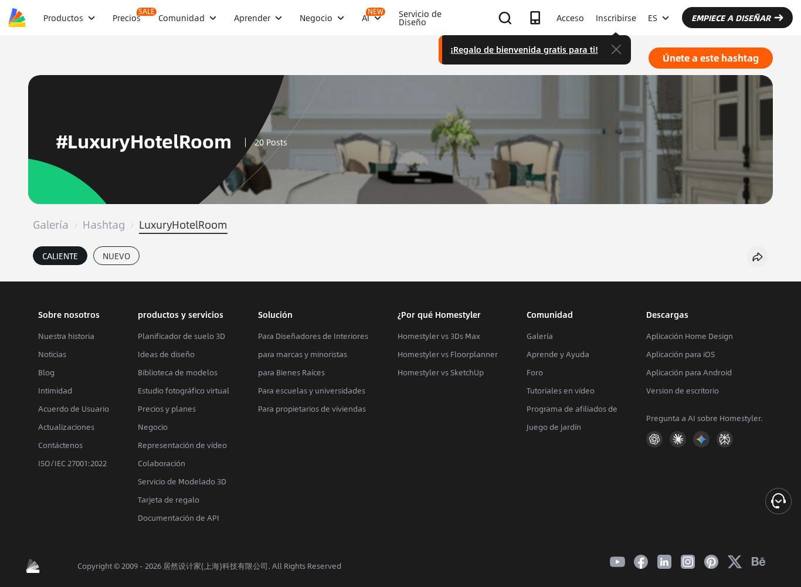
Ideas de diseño (166, 354)
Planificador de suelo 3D (181, 336)
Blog (46, 372)
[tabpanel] (400, 275)
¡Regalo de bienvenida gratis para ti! (524, 49)
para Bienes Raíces (291, 372)
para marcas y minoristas (302, 354)
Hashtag (104, 224)
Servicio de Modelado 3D (182, 481)
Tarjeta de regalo (168, 499)
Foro (535, 372)
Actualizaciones (66, 427)
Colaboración (161, 463)
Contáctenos (60, 445)
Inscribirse (616, 17)
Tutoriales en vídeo (561, 390)
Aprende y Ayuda (558, 354)
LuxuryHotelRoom (183, 224)
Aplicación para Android (689, 372)
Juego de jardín (554, 427)
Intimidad (55, 390)
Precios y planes (167, 409)
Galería (51, 224)
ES (652, 17)
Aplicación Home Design (689, 336)
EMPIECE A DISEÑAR (731, 17)
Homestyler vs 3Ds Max (439, 336)
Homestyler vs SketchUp (441, 372)
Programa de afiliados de (572, 409)
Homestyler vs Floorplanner (448, 354)
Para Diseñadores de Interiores (313, 336)
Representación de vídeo (182, 445)
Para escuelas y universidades (311, 390)
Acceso (570, 17)
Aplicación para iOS (680, 354)
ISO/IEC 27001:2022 (72, 463)
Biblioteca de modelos (178, 372)
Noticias (52, 354)
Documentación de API (178, 518)
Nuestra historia (66, 336)
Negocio (153, 427)
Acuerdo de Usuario (73, 409)
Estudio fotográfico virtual (183, 390)
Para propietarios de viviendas (312, 409)
